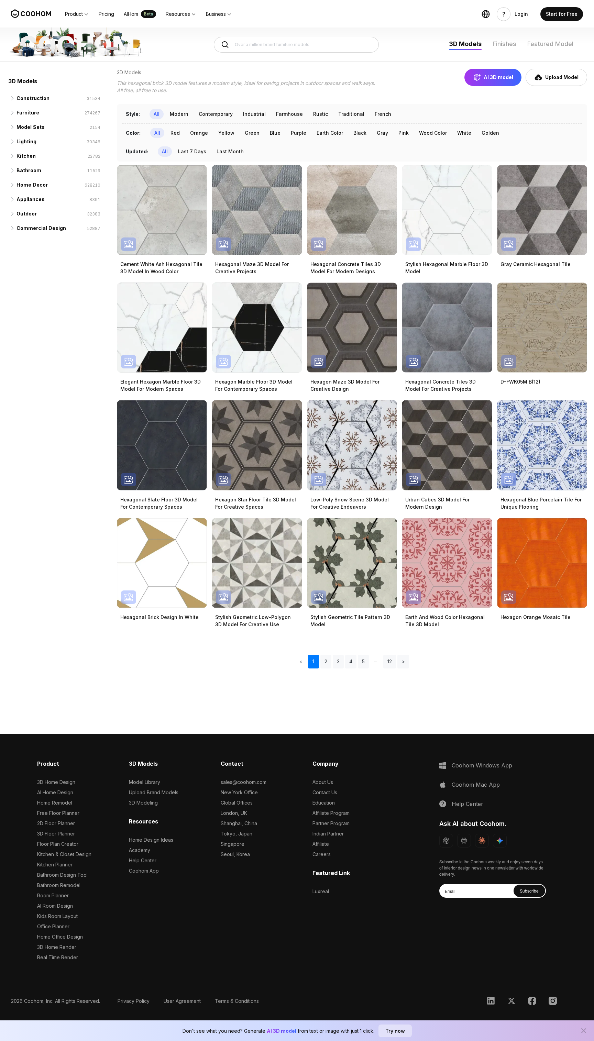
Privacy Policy (134, 1001)
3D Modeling (143, 803)
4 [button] (350, 661)
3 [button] (338, 661)
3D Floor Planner (56, 834)
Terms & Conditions (237, 1001)
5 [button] (363, 661)
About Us (322, 782)
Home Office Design (60, 937)
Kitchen (26, 156)
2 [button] (325, 661)
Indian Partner (328, 834)
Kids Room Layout (57, 916)
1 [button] (313, 661)
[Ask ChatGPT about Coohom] (446, 841)
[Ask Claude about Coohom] (482, 841)
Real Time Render (57, 957)
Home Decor (32, 185)
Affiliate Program (331, 813)
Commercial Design (41, 228)
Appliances (30, 199)
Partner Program (331, 823)
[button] (77, 14)
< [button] (300, 661)
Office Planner (53, 926)
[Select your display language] (486, 14)
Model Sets (30, 127)
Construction (33, 98)
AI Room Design (55, 906)
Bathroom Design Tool (62, 875)
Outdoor (26, 214)
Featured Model (550, 43)
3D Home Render (56, 947)
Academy (139, 850)
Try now (395, 1031)
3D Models (465, 43)
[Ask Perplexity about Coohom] (464, 841)
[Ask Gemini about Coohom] (500, 841)
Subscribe (529, 891)
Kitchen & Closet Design (64, 854)
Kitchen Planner (55, 864)
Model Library (144, 782)
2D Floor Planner (56, 823)
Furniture (27, 112)
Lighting (26, 141)
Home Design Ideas (151, 840)
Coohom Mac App (476, 784)
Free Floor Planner (58, 813)
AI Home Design (55, 792)
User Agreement (182, 1001)
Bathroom (28, 170)
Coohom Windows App (482, 765)
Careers (321, 854)
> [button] (403, 661)
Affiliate (320, 844)
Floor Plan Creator (57, 844)
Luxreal (320, 891)
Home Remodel (54, 803)
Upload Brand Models (153, 792)
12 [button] (389, 661)
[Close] (584, 1031)
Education (323, 803)
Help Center (142, 860)
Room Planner (53, 895)
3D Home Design (56, 782)
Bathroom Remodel (58, 885)
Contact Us (324, 792)
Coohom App (144, 871)
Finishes (504, 43)
